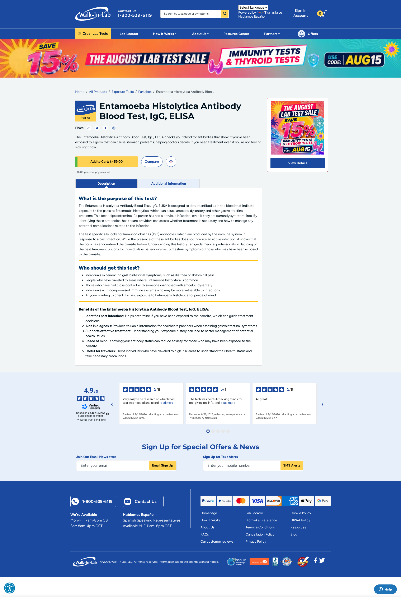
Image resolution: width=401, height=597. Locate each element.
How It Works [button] (163, 34)
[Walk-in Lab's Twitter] (322, 561)
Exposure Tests (123, 92)
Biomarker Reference (261, 520)
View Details (297, 163)
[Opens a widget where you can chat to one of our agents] (385, 589)
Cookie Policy (301, 513)
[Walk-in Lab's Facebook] (316, 561)
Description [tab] (106, 183)
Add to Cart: (106, 162)
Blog (294, 534)
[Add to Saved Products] (171, 161)
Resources (298, 527)
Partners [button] (270, 34)
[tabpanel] (168, 277)
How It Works (210, 520)
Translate (273, 12)
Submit (225, 14)
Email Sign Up (162, 465)
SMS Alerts (291, 465)
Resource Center (236, 34)
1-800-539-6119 (135, 15)
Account (300, 13)
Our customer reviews (216, 541)
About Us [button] (199, 34)
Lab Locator (129, 34)
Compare (152, 162)
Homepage (208, 513)
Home (79, 92)
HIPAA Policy (300, 520)
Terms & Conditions (260, 527)
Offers (313, 34)
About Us (207, 527)
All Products (98, 92)
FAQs (204, 534)
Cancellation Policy (260, 534)
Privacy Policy (256, 541)
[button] (9, 588)
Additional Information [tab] (168, 183)
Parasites (144, 92)
